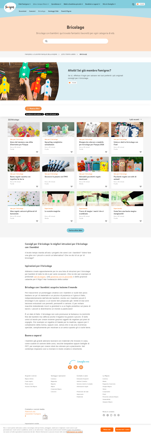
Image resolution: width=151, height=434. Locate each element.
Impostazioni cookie (32, 423)
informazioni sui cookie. (74, 432)
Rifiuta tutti (107, 429)
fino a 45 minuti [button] (51, 114)
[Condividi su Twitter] (76, 367)
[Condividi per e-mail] (81, 367)
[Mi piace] (37, 152)
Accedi (142, 4)
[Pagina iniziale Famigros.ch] (10, 7)
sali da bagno (40, 277)
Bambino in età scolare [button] (33, 114)
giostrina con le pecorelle (62, 277)
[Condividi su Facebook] (70, 367)
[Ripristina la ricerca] (105, 41)
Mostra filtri (35, 108)
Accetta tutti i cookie (123, 429)
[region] (75, 429)
